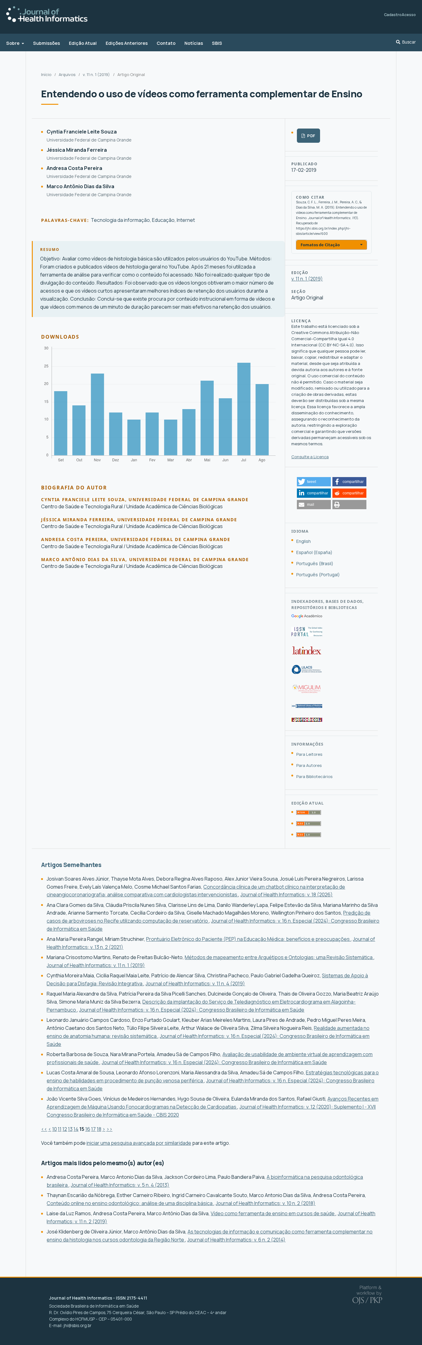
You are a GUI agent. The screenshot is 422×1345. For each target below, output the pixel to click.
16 (87, 1129)
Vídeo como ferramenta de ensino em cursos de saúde (273, 1213)
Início (46, 74)
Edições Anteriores (127, 43)
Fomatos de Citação (320, 244)
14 (76, 1129)
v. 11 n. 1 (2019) (96, 74)
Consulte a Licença (310, 456)
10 (54, 1129)
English (303, 541)
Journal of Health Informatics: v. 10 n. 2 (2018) (265, 1203)
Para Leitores (309, 754)
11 (59, 1129)
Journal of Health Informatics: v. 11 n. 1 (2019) (96, 965)
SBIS (217, 43)
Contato (166, 43)
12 (64, 1129)
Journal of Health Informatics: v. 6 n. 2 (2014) (236, 1239)
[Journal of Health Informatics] (306, 617)
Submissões (46, 43)
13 (70, 1129)
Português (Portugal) (318, 574)
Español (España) (314, 552)
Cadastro (393, 14)
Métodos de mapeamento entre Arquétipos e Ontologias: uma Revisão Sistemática (279, 957)
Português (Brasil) (314, 563)
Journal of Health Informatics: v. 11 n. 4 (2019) (195, 983)
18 (99, 1129)
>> (109, 1129)
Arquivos (67, 74)
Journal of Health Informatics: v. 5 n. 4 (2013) (120, 1185)
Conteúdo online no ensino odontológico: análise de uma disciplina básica (130, 1203)
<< (44, 1129)
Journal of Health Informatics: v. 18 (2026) (286, 894)
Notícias (193, 43)
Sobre (13, 43)
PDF (310, 135)
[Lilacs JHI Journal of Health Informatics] (306, 672)
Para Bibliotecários (314, 776)
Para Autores (309, 765)
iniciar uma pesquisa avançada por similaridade (139, 1143)
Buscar (409, 42)
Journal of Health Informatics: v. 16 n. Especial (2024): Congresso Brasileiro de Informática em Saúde (191, 1009)
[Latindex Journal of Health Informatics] (306, 654)
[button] (314, 481)
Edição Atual (83, 43)
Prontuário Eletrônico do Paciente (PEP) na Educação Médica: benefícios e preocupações (248, 939)
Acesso (409, 14)
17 (93, 1129)
